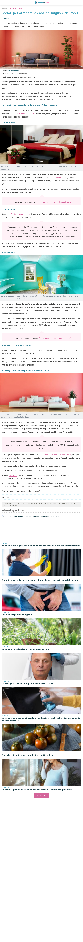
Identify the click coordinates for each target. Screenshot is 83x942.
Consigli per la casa (15, 8)
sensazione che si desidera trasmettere (55, 455)
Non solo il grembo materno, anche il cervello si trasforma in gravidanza (37, 789)
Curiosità (5, 578)
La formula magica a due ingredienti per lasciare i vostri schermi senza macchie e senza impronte (41, 719)
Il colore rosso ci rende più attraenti (56, 202)
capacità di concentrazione (22, 114)
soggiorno (13, 475)
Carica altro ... (41, 795)
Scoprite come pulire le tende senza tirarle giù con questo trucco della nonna (40, 580)
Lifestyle (4, 8)
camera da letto (55, 178)
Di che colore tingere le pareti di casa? (55, 338)
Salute (4, 543)
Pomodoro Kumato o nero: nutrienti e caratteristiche (27, 755)
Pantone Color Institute (20, 214)
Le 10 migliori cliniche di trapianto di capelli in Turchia (28, 683)
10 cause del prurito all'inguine (17, 614)
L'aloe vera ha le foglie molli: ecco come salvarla (25, 649)
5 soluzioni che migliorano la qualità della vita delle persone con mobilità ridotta (41, 545)
